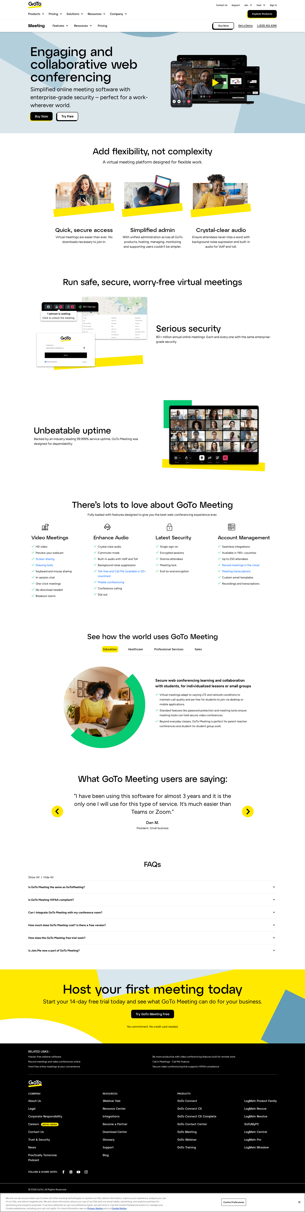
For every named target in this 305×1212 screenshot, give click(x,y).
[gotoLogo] (35, 5)
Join (246, 5)
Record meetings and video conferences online (54, 1061)
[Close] (299, 1202)
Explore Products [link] (262, 13)
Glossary (109, 1139)
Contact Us (221, 5)
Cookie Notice (119, 1208)
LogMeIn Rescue (255, 1108)
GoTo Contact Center (192, 1124)
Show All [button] (34, 877)
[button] (214, 83)
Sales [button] (198, 649)
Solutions (73, 14)
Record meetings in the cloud (241, 565)
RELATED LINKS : (39, 1051)
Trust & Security (39, 1139)
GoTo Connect (187, 1100)
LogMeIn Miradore (256, 1147)
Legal (31, 1108)
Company (116, 14)
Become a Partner (115, 1124)
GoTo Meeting (187, 1131)
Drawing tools (44, 565)
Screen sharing (45, 559)
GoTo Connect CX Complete (196, 1116)
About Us (34, 1100)
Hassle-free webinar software (44, 1056)
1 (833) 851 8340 (267, 25)
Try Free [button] (67, 116)
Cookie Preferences (233, 1202)
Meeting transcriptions (236, 571)
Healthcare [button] (135, 649)
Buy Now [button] (41, 116)
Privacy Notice (95, 1208)
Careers (33, 1124)
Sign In (273, 5)
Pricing (53, 14)
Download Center (115, 1131)
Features (58, 25)
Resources (94, 14)
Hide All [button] (48, 877)
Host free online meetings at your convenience (54, 1066)
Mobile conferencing (111, 582)
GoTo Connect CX (189, 1108)
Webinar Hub (111, 1100)
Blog (106, 1155)
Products (34, 14)
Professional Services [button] (168, 649)
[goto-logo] (152, 1083)
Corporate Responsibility (45, 1116)
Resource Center (114, 1108)
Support (236, 5)
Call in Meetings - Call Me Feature (170, 1061)
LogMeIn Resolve (255, 1116)
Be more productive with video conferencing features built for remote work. (194, 1056)
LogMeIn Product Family (260, 1100)
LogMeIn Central (255, 1131)
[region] (152, 1202)
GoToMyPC (251, 1124)
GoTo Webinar (187, 1139)
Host (259, 5)
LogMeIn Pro (252, 1139)
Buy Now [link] (223, 25)
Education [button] (110, 649)
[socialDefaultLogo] (63, 1172)
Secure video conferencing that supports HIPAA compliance (185, 1066)
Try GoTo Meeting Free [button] (152, 1014)
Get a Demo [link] (245, 25)
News (32, 1147)
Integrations (111, 1116)
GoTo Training (186, 1147)
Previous (57, 811)
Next (248, 811)
